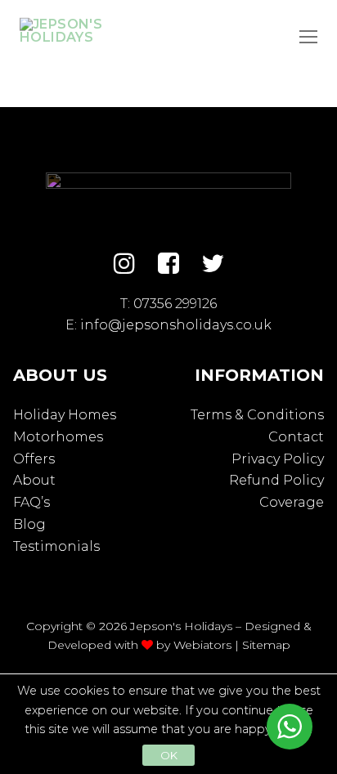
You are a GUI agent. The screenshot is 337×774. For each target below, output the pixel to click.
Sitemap (266, 645)
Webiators (202, 645)
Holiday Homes (64, 415)
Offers (34, 459)
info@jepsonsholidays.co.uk (176, 325)
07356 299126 (175, 303)
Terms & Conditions (257, 415)
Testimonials (56, 546)
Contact (296, 437)
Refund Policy (276, 480)
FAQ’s (31, 502)
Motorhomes (58, 437)
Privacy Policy (277, 459)
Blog (29, 524)
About (34, 480)
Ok (168, 755)
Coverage (291, 502)
